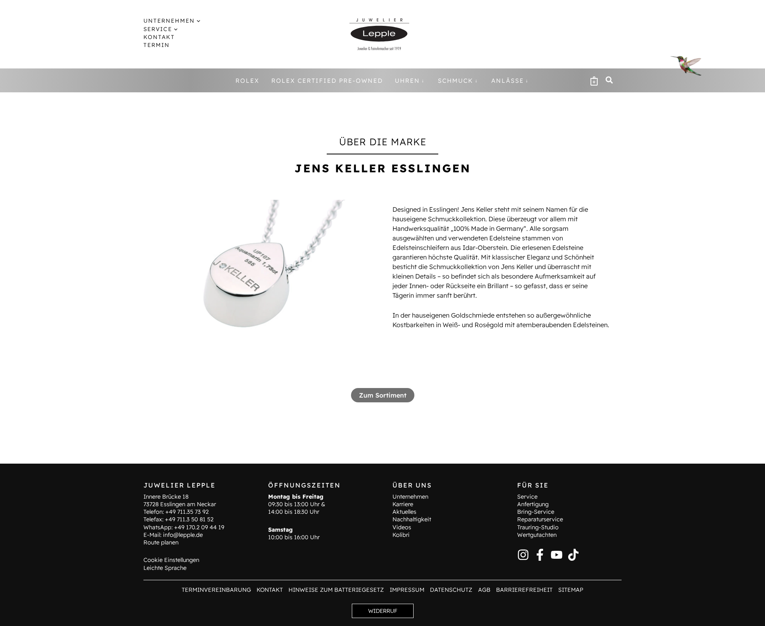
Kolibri (401, 534)
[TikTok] (573, 555)
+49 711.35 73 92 (187, 511)
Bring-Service (535, 511)
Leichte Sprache (164, 567)
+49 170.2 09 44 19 (199, 527)
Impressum (407, 589)
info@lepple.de (183, 534)
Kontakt (270, 589)
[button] (197, 21)
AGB (484, 589)
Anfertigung (533, 504)
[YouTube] (557, 555)
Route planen (160, 542)
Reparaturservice (540, 519)
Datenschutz (451, 589)
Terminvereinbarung (216, 589)
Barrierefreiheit (524, 589)
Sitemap (570, 589)
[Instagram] (523, 555)
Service (527, 496)
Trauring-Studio (538, 527)
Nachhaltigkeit (411, 519)
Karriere (402, 504)
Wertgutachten (537, 534)
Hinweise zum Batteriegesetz (336, 589)
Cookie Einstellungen (171, 560)
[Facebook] (540, 555)
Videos (401, 527)
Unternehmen (410, 496)
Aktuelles (404, 511)
